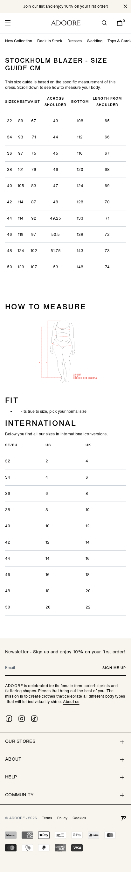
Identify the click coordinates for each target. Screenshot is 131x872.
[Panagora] (123, 818)
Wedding (94, 41)
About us (71, 701)
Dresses (74, 41)
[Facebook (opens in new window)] (9, 718)
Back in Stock (49, 41)
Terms (47, 817)
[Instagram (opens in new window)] (21, 718)
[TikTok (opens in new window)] (34, 718)
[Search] (104, 23)
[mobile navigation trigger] (7, 23)
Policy (62, 817)
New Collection (18, 41)
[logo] (65, 23)
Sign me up (114, 667)
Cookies (79, 817)
